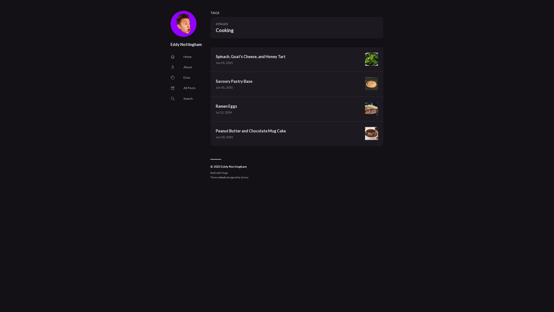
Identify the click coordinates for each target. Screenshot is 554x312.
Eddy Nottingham (186, 44)
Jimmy (244, 177)
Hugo (225, 172)
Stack (222, 177)
